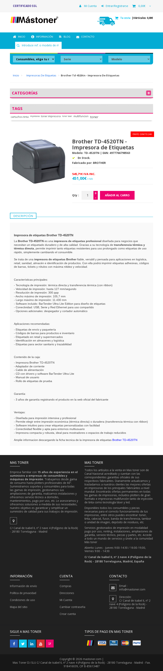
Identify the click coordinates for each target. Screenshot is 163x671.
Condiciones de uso (22, 600)
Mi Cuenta (90, 6)
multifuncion (81, 116)
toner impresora (51, 116)
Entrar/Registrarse (117, 6)
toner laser (67, 116)
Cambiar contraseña (72, 607)
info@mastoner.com (132, 589)
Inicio (21, 36)
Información (44, 36)
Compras (65, 586)
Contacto (87, 36)
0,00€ (141, 6)
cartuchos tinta (20, 117)
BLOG (67, 36)
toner (94, 117)
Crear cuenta (68, 614)
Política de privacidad (23, 593)
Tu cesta (125, 18)
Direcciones (67, 593)
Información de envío (23, 586)
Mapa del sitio (18, 607)
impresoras (35, 116)
